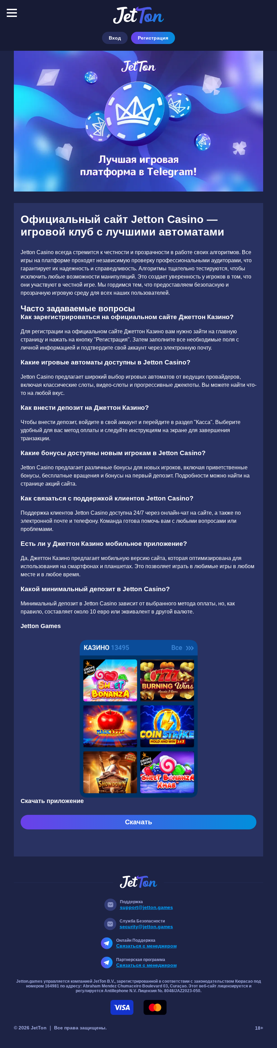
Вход (115, 38)
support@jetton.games (146, 907)
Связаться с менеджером (146, 946)
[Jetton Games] (138, 121)
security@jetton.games (146, 926)
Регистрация (153, 38)
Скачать (138, 822)
